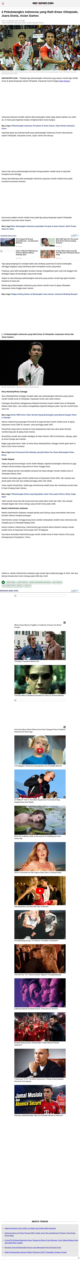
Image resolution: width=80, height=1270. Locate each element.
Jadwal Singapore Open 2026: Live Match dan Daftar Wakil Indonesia (30, 1228)
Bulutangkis (57, 582)
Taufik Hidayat (22, 582)
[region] (40, 1265)
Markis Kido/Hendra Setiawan (40, 582)
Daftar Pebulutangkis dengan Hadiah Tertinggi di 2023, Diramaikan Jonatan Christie (36, 1252)
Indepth (27, 586)
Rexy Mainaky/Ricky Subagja (12, 586)
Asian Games (64, 81)
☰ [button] (3, 4)
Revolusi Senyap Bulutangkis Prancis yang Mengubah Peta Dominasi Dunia (33, 1247)
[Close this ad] (78, 1258)
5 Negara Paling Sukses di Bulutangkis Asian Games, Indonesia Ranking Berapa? (44, 294)
